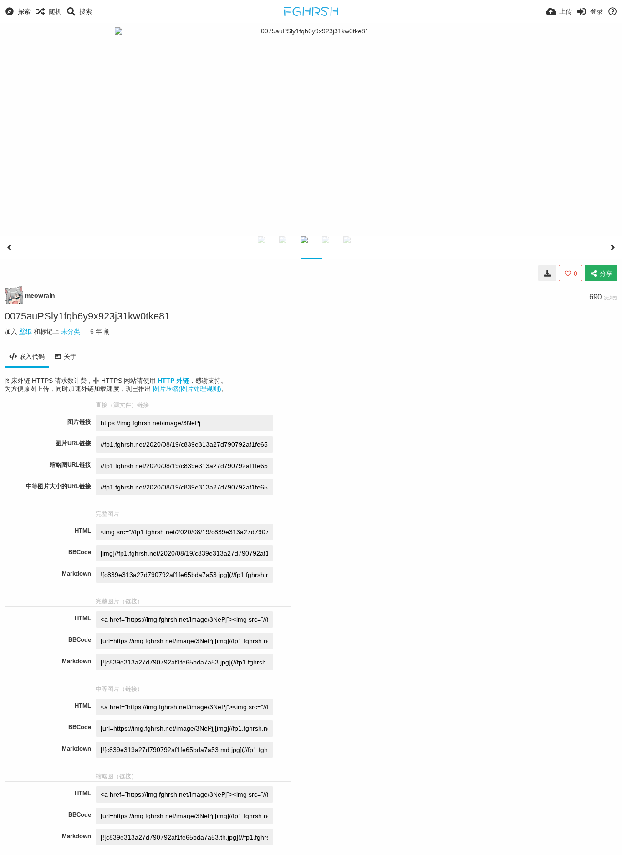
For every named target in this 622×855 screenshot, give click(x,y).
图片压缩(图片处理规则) (187, 388)
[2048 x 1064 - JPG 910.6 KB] (547, 273)
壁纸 (25, 331)
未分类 (70, 331)
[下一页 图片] (613, 247)
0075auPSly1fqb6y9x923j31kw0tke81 (87, 316)
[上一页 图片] (9, 247)
